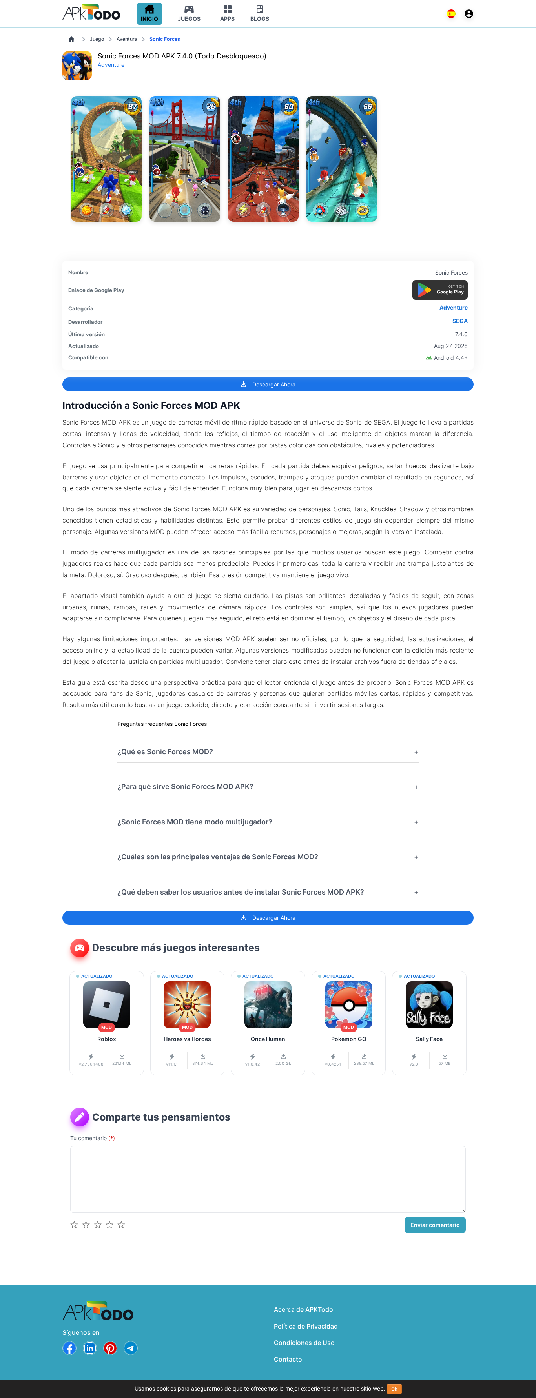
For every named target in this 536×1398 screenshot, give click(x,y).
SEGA (460, 320)
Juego (97, 39)
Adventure (111, 64)
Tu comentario (92, 1138)
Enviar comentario (435, 1224)
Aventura (127, 39)
